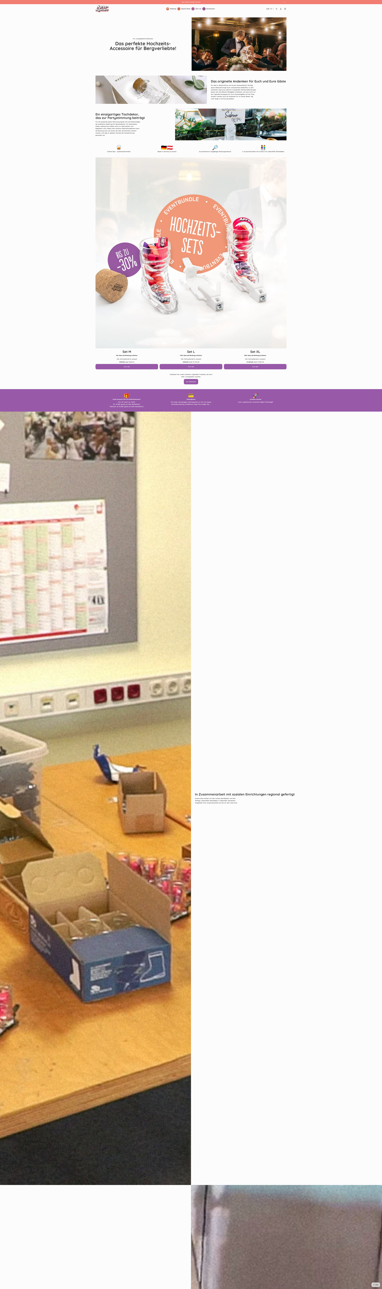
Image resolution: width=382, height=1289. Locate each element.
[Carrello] (285, 9)
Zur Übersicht (191, 381)
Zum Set (127, 366)
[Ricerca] (276, 9)
